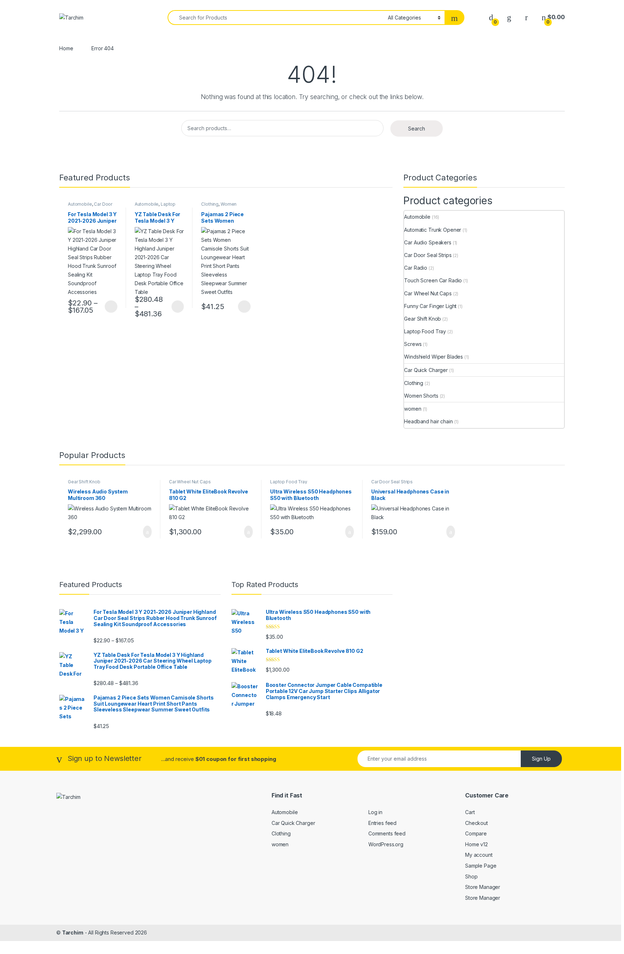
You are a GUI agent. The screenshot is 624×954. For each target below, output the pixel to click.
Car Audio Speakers (427, 242)
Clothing (209, 204)
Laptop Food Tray (155, 206)
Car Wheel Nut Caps (427, 293)
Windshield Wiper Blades (433, 357)
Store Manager (482, 887)
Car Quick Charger (426, 370)
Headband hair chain (428, 421)
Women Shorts (421, 396)
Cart (469, 812)
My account (479, 855)
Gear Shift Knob (422, 319)
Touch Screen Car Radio (433, 280)
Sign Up (541, 759)
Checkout (476, 823)
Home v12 (476, 844)
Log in (375, 812)
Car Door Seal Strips (427, 255)
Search (416, 128)
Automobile (80, 204)
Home (66, 48)
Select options (108, 306)
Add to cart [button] (147, 532)
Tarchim (72, 932)
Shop (471, 876)
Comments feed (387, 833)
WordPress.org (385, 844)
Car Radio (415, 268)
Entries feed (382, 823)
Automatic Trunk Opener (432, 230)
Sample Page (480, 866)
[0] (491, 17)
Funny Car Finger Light (430, 306)
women (412, 409)
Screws (412, 344)
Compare (476, 833)
